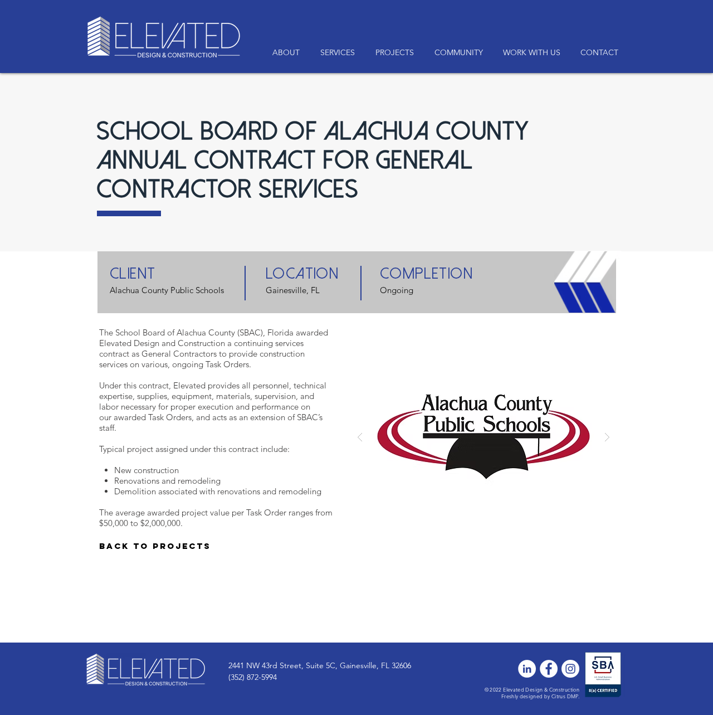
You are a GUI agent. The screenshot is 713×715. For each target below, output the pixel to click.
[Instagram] (570, 669)
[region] (152, 553)
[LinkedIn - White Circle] (527, 669)
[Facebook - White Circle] (549, 669)
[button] (531, 52)
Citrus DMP (564, 696)
